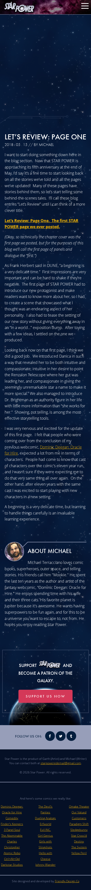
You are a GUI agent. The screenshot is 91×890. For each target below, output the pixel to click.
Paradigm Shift (79, 824)
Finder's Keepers (12, 824)
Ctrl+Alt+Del (12, 859)
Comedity (12, 818)
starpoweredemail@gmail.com (61, 763)
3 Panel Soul (12, 830)
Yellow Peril (79, 853)
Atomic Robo (12, 853)
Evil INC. (45, 830)
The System (79, 847)
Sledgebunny (79, 830)
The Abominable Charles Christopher (12, 841)
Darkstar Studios (12, 865)
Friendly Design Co (67, 881)
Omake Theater (79, 806)
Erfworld (45, 824)
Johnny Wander (45, 865)
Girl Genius (45, 836)
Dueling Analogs (45, 818)
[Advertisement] (45, 64)
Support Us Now (45, 696)
